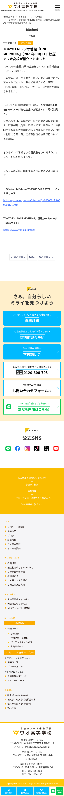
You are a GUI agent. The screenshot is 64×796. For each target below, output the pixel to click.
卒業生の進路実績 (16, 584)
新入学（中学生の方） (18, 695)
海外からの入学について (19, 703)
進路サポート (17, 646)
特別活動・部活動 (19, 637)
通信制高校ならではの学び (20, 567)
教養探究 (11, 563)
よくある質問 (14, 548)
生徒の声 (11, 531)
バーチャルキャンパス (21, 642)
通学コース (12, 662)
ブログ (10, 535)
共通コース (12, 628)
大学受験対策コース (17, 676)
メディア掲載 (36, 16)
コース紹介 (9, 617)
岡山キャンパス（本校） (19, 607)
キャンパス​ (9, 594)
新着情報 (22, 16)
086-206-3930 (35, 770)
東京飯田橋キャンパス (18, 599)
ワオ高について (12, 558)
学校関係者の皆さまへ (32, 504)
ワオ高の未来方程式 (17, 580)
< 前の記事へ (18, 257)
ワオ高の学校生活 (16, 571)
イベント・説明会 (16, 527)
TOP (6, 522)
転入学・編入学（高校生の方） (22, 699)
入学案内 (8, 690)
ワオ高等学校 (8, 16)
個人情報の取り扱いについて (32, 477)
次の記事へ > (46, 257)
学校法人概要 (32, 484)
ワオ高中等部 (14, 544)
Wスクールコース (15, 680)
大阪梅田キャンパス (17, 603)
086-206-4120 (35, 774)
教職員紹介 (12, 576)
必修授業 (15, 633)
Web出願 (11, 708)
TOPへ (32, 257)
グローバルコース (16, 666)
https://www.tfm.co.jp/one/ (19, 230)
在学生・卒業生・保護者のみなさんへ (32, 497)
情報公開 (32, 491)
